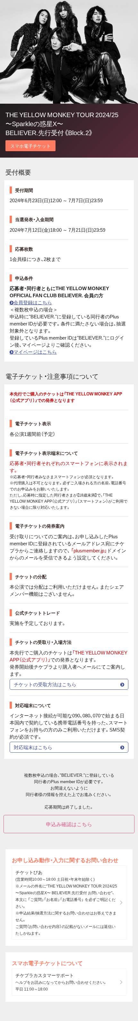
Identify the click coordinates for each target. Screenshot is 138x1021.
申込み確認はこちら (69, 824)
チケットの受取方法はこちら (45, 684)
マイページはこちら (35, 351)
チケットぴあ (66, 902)
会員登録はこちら (32, 302)
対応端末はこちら (33, 747)
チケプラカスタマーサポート (61, 982)
